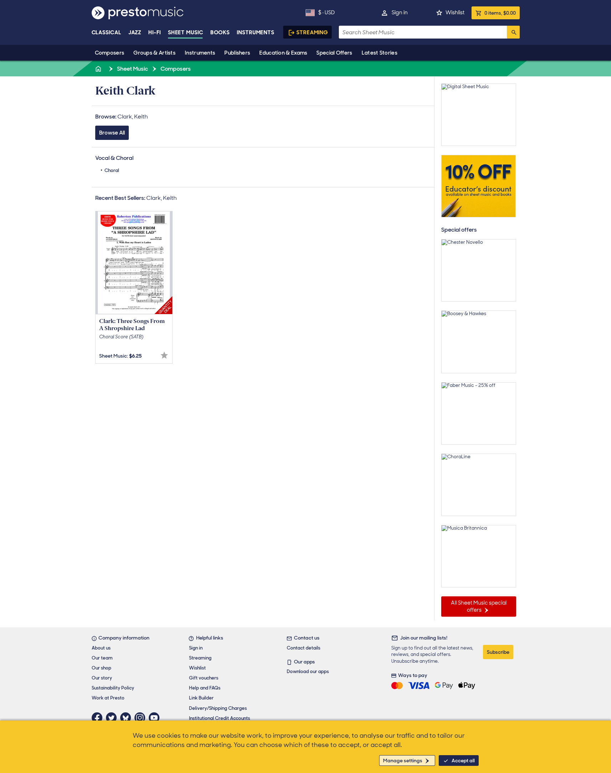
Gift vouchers (203, 678)
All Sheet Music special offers (478, 606)
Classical (106, 32)
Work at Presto (108, 698)
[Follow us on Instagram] (141, 717)
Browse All (112, 132)
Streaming (312, 32)
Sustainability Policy (113, 688)
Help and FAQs (204, 688)
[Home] (99, 68)
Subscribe (498, 652)
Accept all (463, 760)
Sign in (400, 12)
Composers (109, 52)
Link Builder (201, 698)
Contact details (303, 648)
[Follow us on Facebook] (99, 717)
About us (101, 648)
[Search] (513, 32)
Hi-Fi (154, 32)
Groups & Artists (154, 52)
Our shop (101, 668)
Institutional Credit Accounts (219, 718)
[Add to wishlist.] (164, 355)
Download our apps (308, 671)
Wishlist (454, 12)
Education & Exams (283, 52)
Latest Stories (379, 52)
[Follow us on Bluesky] (127, 717)
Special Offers (334, 52)
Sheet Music (185, 32)
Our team (102, 658)
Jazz (135, 32)
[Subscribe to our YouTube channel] (156, 717)
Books (220, 32)
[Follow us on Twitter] (113, 717)
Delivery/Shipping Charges (218, 708)
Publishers (237, 52)
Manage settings (402, 760)
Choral (112, 170)
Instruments (200, 52)
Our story (102, 678)
